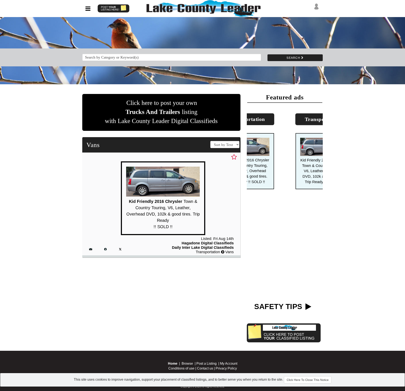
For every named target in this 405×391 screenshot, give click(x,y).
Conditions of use (181, 368)
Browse (187, 363)
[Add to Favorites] (234, 157)
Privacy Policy (226, 368)
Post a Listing (206, 363)
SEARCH (293, 57)
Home (172, 363)
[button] (253, 142)
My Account (228, 363)
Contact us (205, 368)
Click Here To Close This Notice (308, 380)
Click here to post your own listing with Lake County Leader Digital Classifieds (161, 111)
